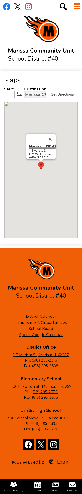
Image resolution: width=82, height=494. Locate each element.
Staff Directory (13, 490)
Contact (72, 490)
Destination (35, 89)
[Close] (50, 139)
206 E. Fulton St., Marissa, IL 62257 (41, 386)
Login (60, 462)
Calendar (38, 490)
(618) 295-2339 (44, 392)
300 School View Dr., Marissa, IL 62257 (41, 418)
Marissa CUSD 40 (42, 146)
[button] (41, 166)
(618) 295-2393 (44, 423)
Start (9, 89)
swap (19, 94)
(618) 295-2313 (44, 360)
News (55, 490)
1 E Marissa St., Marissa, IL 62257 (41, 355)
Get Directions (62, 94)
